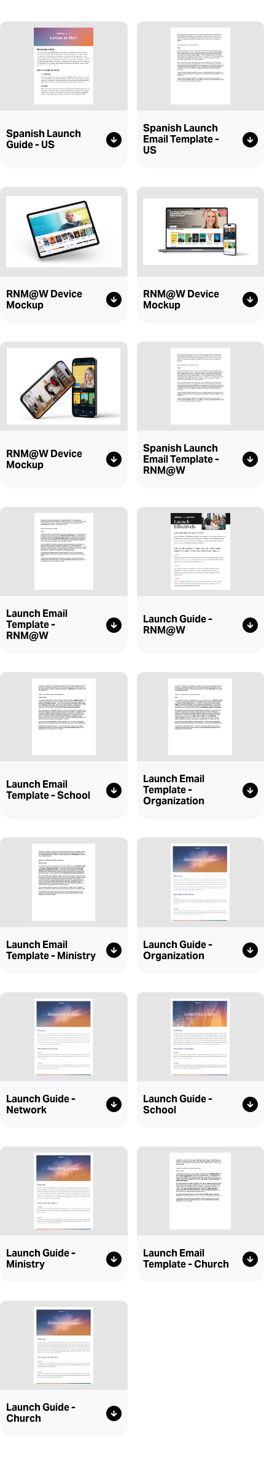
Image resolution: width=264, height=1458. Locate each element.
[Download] (114, 139)
